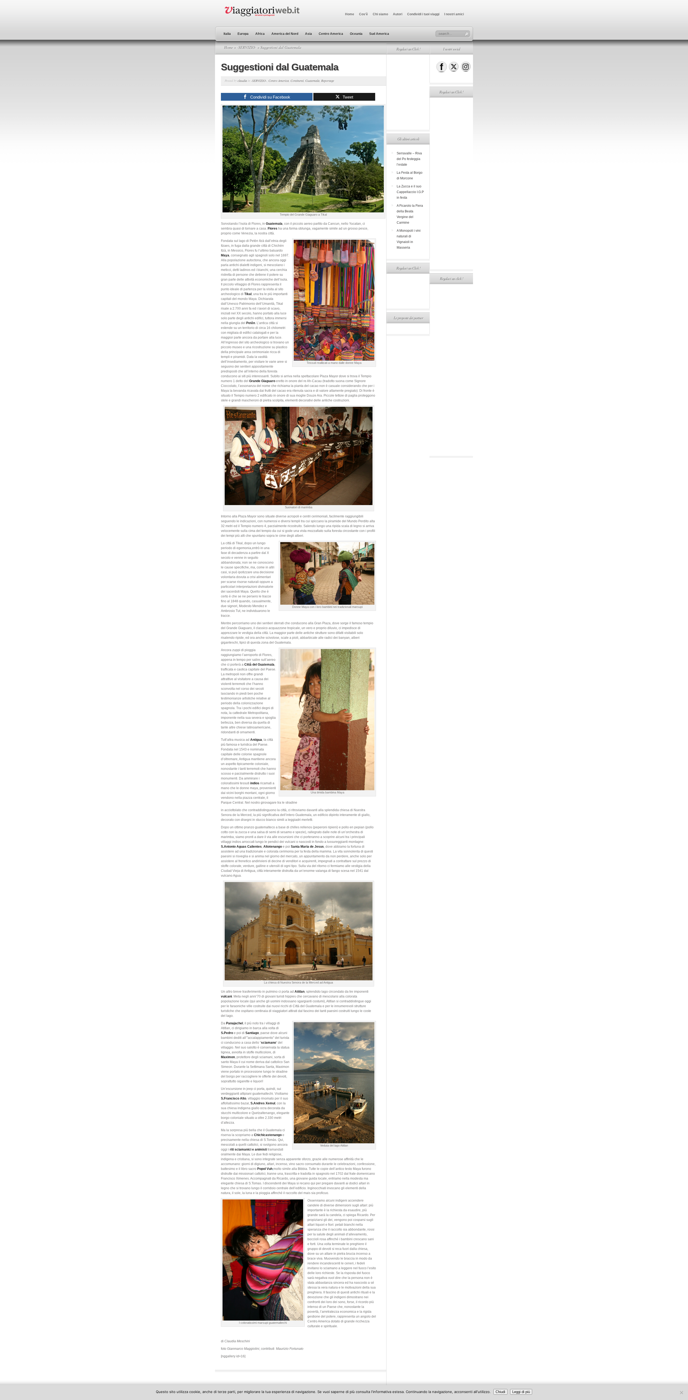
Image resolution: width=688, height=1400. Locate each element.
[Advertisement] (408, 92)
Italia (227, 34)
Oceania (356, 34)
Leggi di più (521, 1392)
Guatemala (312, 80)
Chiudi (500, 1392)
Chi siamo (380, 14)
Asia (308, 34)
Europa (243, 34)
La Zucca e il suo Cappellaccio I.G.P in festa (410, 192)
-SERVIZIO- (246, 47)
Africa (260, 34)
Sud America (379, 34)
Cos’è (363, 14)
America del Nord (284, 34)
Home (349, 14)
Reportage (327, 80)
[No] (681, 1392)
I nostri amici (454, 14)
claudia (242, 80)
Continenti (297, 80)
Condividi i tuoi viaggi (423, 14)
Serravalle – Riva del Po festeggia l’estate (409, 158)
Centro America (331, 34)
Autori (397, 14)
